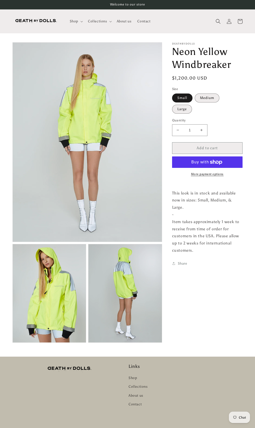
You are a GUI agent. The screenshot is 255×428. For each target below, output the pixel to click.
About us (135, 395)
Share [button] (182, 263)
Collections (138, 386)
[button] (76, 21)
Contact (135, 404)
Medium (207, 98)
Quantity (179, 120)
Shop (132, 378)
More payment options (207, 174)
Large (182, 109)
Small (182, 98)
